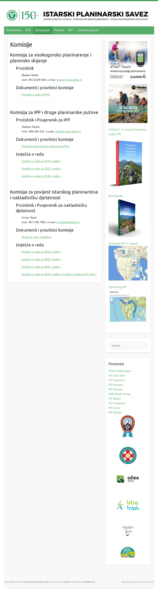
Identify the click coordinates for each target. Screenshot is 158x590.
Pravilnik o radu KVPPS (36, 94)
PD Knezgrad (116, 403)
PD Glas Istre (116, 375)
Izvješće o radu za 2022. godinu (41, 168)
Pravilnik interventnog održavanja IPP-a (46, 146)
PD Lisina (114, 407)
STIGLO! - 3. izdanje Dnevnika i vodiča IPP (127, 132)
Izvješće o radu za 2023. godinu (41, 161)
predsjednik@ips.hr (68, 222)
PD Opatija (115, 412)
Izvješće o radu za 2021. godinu (41, 266)
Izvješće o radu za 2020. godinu (41, 176)
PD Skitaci (114, 398)
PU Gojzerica (116, 380)
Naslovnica (14, 30)
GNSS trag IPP (117, 287)
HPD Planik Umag (119, 394)
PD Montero (115, 384)
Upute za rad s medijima (36, 236)
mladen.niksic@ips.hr (69, 79)
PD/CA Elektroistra (119, 370)
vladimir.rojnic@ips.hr (68, 131)
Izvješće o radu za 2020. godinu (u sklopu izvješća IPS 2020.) (59, 274)
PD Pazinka (115, 389)
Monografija (115, 195)
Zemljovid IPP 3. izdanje (123, 243)
